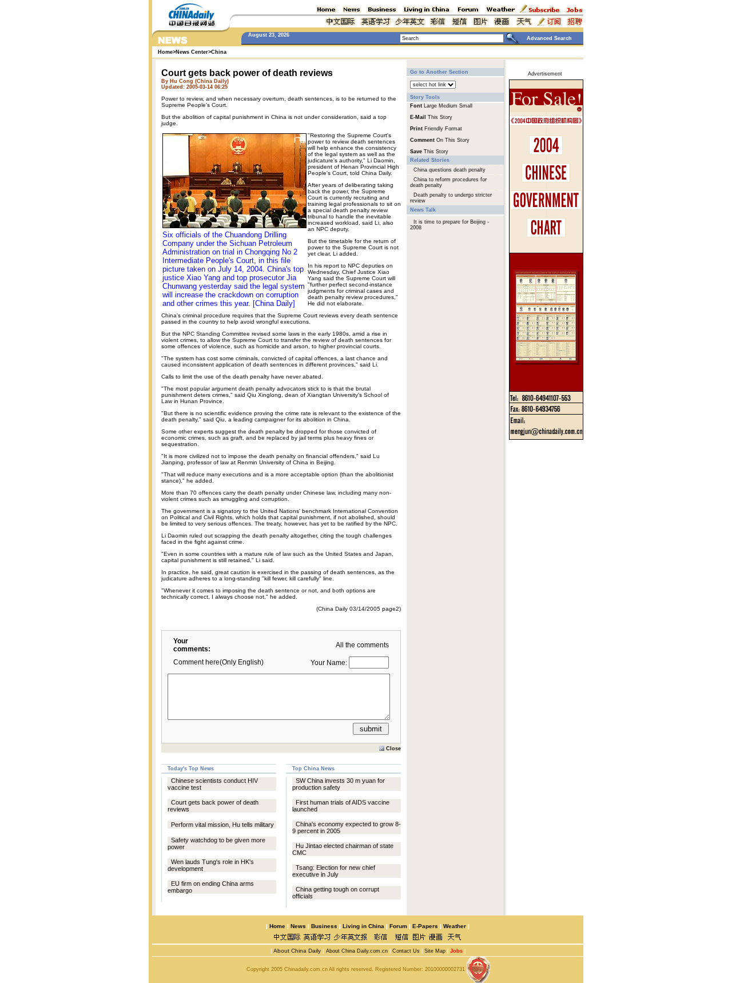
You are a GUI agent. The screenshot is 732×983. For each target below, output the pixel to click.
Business (324, 926)
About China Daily (296, 951)
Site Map (434, 951)
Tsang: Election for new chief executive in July (333, 871)
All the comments (362, 645)
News (298, 926)
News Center (192, 52)
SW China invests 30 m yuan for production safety (338, 784)
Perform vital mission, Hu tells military (222, 824)
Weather (453, 926)
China (218, 52)
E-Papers (425, 926)
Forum (398, 926)
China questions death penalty (449, 170)
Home (277, 926)
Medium (448, 106)
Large (430, 106)
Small (465, 106)
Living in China (363, 926)
